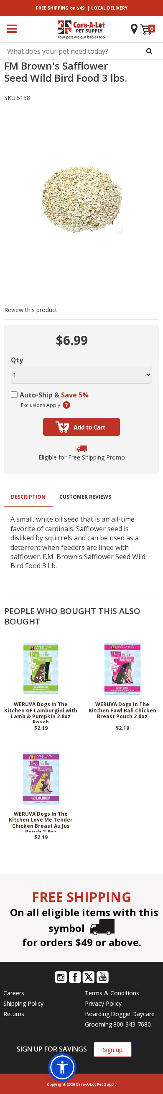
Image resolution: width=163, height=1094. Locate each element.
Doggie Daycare (133, 1014)
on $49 (60, 8)
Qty (17, 360)
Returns (13, 1014)
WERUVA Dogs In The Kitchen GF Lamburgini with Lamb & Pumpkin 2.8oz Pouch (40, 712)
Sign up (112, 1050)
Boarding (97, 1014)
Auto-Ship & (54, 395)
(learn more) (66, 405)
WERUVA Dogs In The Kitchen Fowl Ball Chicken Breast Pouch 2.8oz (122, 711)
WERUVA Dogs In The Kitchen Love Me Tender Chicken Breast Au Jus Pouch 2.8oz (41, 822)
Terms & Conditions (112, 993)
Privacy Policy (103, 1003)
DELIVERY (109, 8)
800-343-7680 (132, 1024)
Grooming (98, 1024)
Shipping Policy (23, 1003)
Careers (13, 993)
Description (28, 496)
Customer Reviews (85, 496)
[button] (62, 1067)
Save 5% (75, 395)
